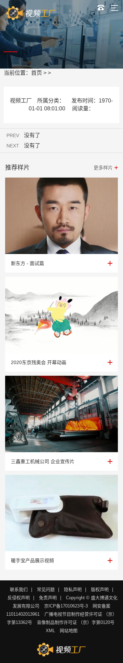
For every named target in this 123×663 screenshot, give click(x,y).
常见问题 (46, 589)
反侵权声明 (19, 597)
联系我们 (19, 589)
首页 (36, 73)
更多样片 (103, 167)
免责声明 (48, 597)
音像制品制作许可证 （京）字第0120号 (75, 622)
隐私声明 (73, 589)
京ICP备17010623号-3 (66, 605)
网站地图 (69, 630)
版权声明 (100, 589)
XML (50, 630)
